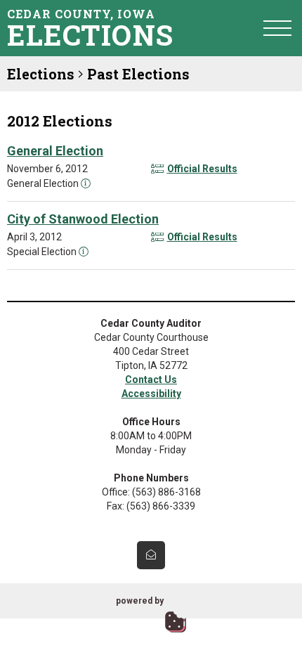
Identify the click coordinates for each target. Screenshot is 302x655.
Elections (40, 74)
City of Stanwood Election (83, 219)
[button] (277, 27)
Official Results (202, 168)
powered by (140, 601)
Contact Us (151, 379)
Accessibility (151, 393)
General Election (55, 150)
